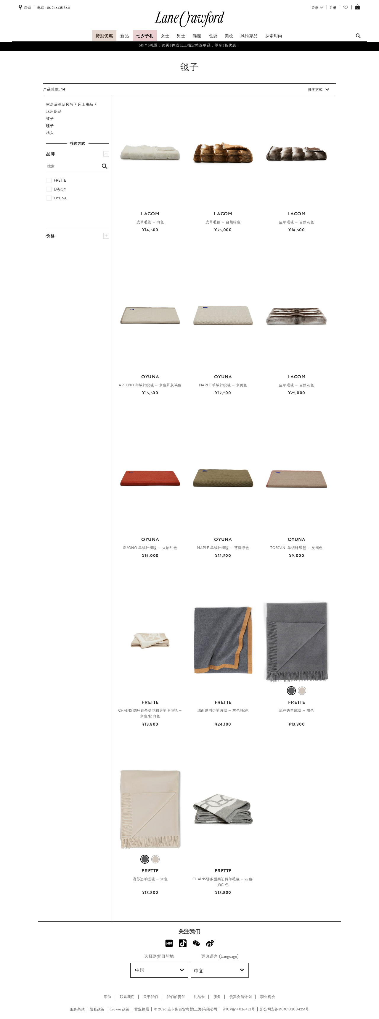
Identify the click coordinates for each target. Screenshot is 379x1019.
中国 (139, 970)
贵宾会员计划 (240, 996)
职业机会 (267, 996)
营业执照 (141, 1009)
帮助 (107, 996)
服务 (217, 996)
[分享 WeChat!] (196, 943)
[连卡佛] (189, 27)
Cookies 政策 (119, 1009)
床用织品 (54, 111)
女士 (165, 36)
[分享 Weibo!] (210, 943)
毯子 (50, 125)
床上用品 (86, 104)
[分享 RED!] (169, 943)
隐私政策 (97, 1009)
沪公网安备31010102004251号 (284, 1009)
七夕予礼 (144, 36)
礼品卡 (199, 996)
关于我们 (150, 996)
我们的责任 (176, 996)
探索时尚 (273, 36)
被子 (50, 118)
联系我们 (127, 996)
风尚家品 (249, 36)
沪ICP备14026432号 (239, 1009)
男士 (181, 36)
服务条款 (77, 1009)
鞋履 (197, 36)
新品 (124, 36)
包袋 (213, 36)
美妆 (229, 36)
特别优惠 (104, 36)
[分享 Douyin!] (183, 943)
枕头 (50, 132)
